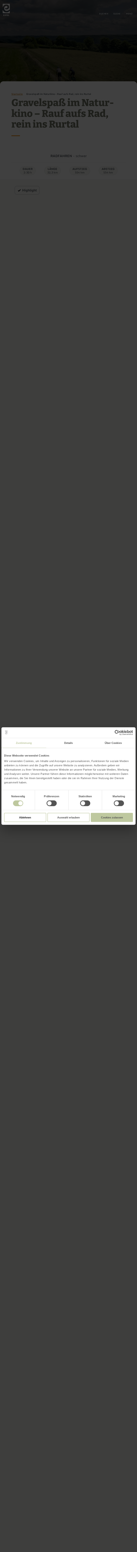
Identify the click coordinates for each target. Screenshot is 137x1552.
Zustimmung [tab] (24, 742)
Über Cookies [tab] (113, 742)
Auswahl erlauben (68, 817)
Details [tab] (68, 742)
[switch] (52, 803)
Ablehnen (25, 817)
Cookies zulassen (112, 817)
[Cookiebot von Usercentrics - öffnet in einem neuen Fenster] (117, 732)
